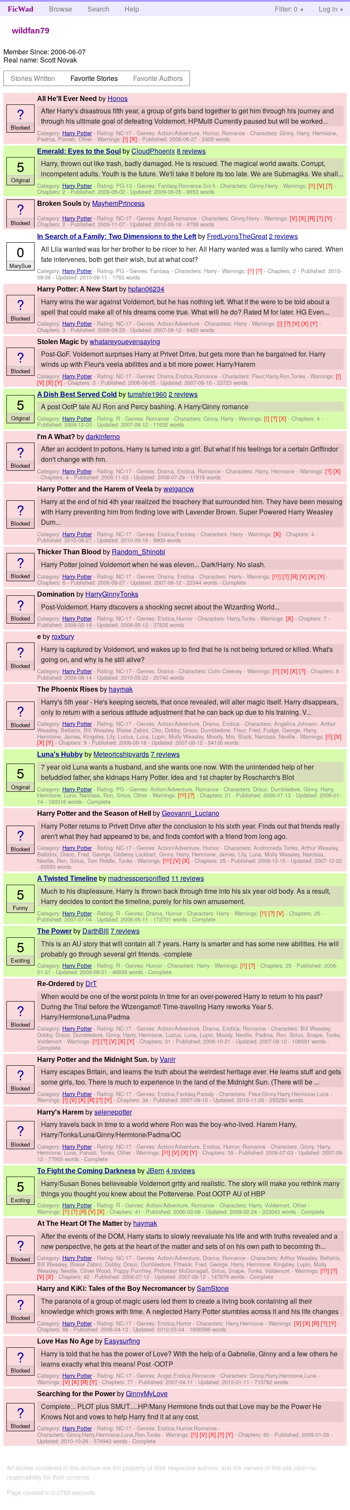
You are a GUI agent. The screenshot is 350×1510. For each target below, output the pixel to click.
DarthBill (95, 931)
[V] (321, 185)
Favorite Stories (94, 78)
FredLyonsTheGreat (237, 236)
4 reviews (180, 1170)
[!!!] (277, 576)
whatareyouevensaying (125, 341)
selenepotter (113, 1112)
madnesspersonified (138, 878)
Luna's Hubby (60, 754)
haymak (121, 689)
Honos (118, 98)
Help (132, 9)
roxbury (63, 636)
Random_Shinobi (138, 551)
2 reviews (283, 236)
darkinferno (103, 436)
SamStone (213, 1288)
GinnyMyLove (147, 1393)
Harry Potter (77, 133)
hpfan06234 (146, 289)
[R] (312, 218)
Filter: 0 (286, 9)
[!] (126, 139)
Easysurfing (122, 1341)
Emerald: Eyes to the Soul (79, 151)
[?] (330, 185)
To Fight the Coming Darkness (86, 1170)
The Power (54, 931)
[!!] (313, 185)
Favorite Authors (158, 78)
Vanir (167, 1059)
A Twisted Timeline (67, 878)
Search (98, 9)
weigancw (178, 488)
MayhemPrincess (118, 203)
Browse (60, 9)
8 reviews (191, 151)
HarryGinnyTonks (111, 594)
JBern (155, 1170)
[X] (134, 139)
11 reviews (187, 878)
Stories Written (33, 78)
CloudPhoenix (153, 151)
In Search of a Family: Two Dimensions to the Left (116, 236)
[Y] (329, 218)
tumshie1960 (147, 394)
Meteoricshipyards (121, 754)
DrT (91, 983)
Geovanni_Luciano (190, 813)
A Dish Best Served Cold (77, 394)
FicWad (20, 9)
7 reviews (165, 754)
